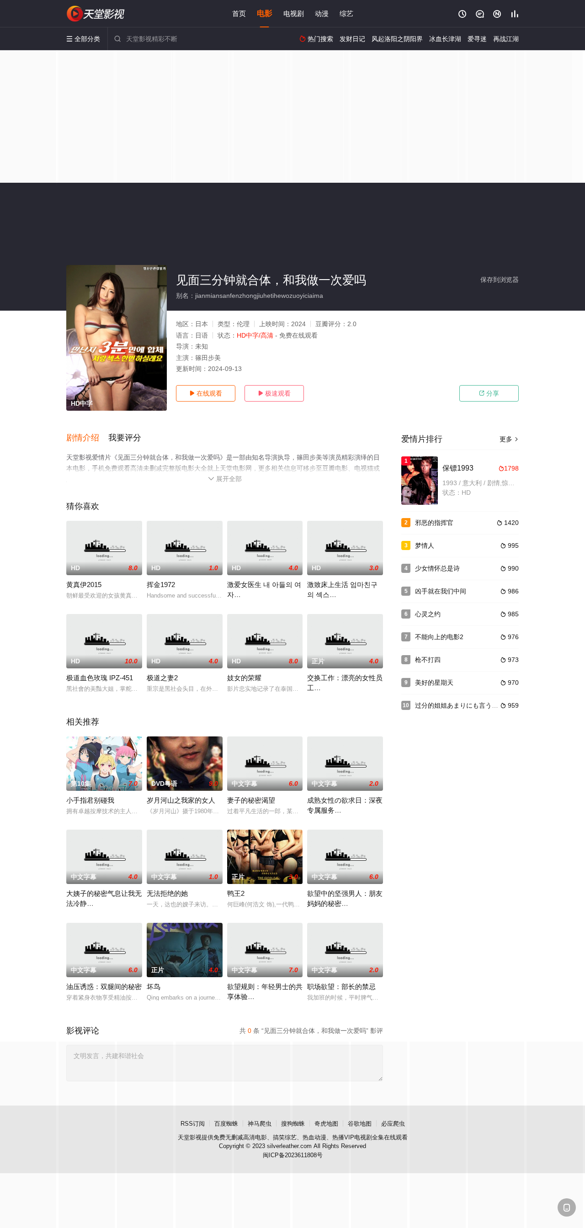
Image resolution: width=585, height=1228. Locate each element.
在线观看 (205, 393)
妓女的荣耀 (244, 678)
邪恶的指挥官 (434, 522)
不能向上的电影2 (439, 636)
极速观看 (274, 393)
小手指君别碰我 (90, 800)
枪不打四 (428, 659)
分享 (489, 393)
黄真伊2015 (83, 584)
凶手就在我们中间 (440, 591)
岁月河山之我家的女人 (181, 800)
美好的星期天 (434, 682)
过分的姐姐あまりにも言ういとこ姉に (469, 705)
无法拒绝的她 (167, 893)
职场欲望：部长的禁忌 (341, 986)
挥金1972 (161, 584)
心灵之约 (428, 614)
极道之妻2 (162, 678)
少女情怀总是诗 (437, 568)
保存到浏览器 (499, 279)
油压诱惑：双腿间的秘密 (104, 986)
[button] (87, 438)
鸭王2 (236, 893)
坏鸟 (153, 986)
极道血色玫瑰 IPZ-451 (99, 678)
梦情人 (424, 545)
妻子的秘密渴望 (251, 800)
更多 (509, 439)
